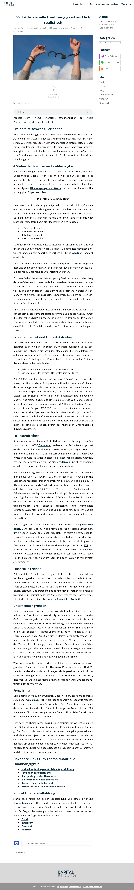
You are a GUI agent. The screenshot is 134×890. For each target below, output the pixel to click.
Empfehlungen (102, 4)
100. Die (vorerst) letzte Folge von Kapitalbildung (107, 24)
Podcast (83, 4)
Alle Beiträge (44, 28)
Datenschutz (75, 886)
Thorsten (20, 28)
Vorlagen (115, 4)
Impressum (62, 886)
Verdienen (75, 28)
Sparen (67, 28)
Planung (60, 28)
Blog (91, 4)
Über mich (126, 4)
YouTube (26, 829)
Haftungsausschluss (92, 886)
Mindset (53, 28)
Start (75, 4)
